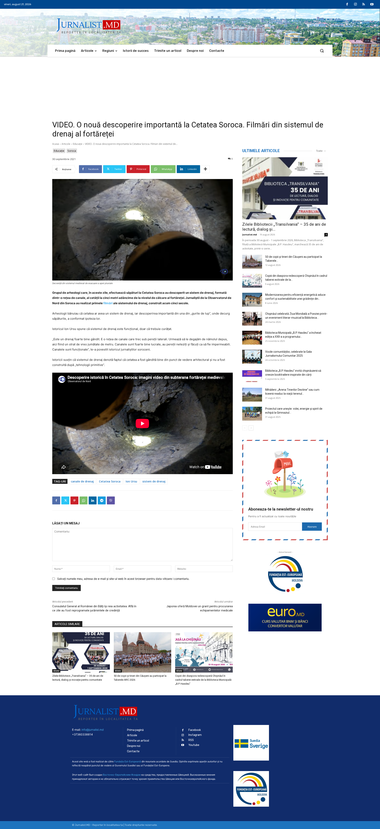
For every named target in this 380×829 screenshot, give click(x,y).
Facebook (194, 730)
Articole (66, 144)
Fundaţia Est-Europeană (127, 761)
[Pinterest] (74, 500)
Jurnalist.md (249, 234)
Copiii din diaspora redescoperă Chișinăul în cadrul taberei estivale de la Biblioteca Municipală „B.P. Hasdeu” (203, 679)
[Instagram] (355, 4)
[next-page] (251, 427)
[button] (322, 51)
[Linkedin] (93, 500)
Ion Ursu (131, 481)
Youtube (193, 745)
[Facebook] (347, 4)
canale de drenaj (82, 481)
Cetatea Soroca (110, 481)
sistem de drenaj (153, 481)
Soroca (71, 151)
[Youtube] (372, 4)
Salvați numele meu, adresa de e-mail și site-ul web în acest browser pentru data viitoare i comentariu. (123, 578)
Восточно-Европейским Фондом (122, 774)
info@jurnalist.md (93, 729)
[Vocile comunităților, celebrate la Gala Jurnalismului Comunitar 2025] (252, 357)
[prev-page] (244, 427)
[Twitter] (65, 500)
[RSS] (364, 4)
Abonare (312, 526)
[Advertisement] (190, 86)
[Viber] (111, 500)
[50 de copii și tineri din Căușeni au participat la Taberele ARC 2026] (142, 652)
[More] (205, 169)
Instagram (195, 735)
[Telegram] (102, 500)
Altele (56, 670)
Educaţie (77, 144)
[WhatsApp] (83, 500)
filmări (108, 303)
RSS (191, 740)
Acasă (55, 144)
